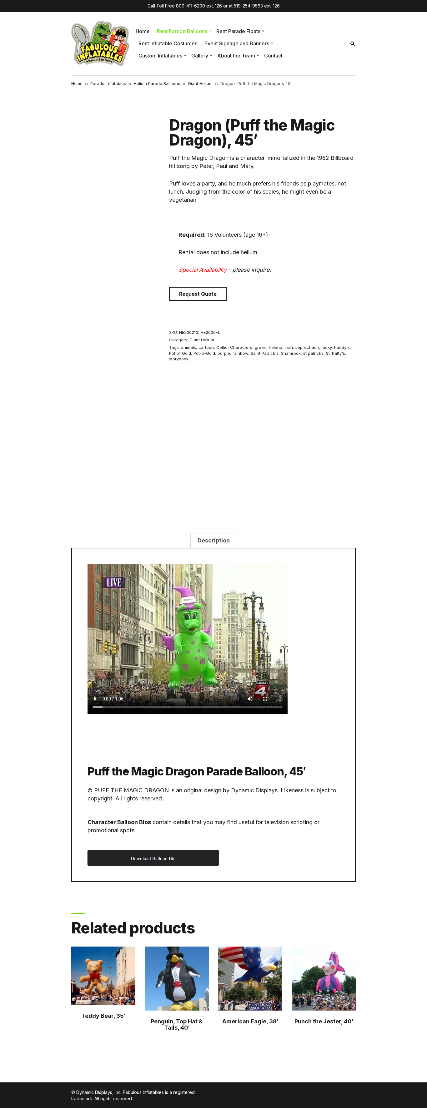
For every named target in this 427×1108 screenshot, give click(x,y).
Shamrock (291, 353)
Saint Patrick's (265, 353)
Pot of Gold (180, 353)
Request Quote (198, 294)
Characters (241, 347)
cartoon (206, 347)
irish (289, 347)
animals (188, 347)
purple (224, 353)
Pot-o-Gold (204, 353)
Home (143, 31)
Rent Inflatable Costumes (167, 43)
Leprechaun (307, 347)
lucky (327, 347)
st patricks (313, 353)
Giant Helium (200, 83)
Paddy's (342, 347)
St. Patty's (335, 353)
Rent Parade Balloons (182, 31)
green (260, 347)
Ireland (275, 347)
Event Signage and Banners (236, 43)
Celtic (222, 347)
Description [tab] (214, 540)
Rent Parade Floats (238, 31)
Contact (273, 55)
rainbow (240, 353)
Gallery (199, 55)
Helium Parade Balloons (157, 83)
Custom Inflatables (160, 55)
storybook (178, 358)
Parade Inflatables (108, 83)
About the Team (236, 55)
